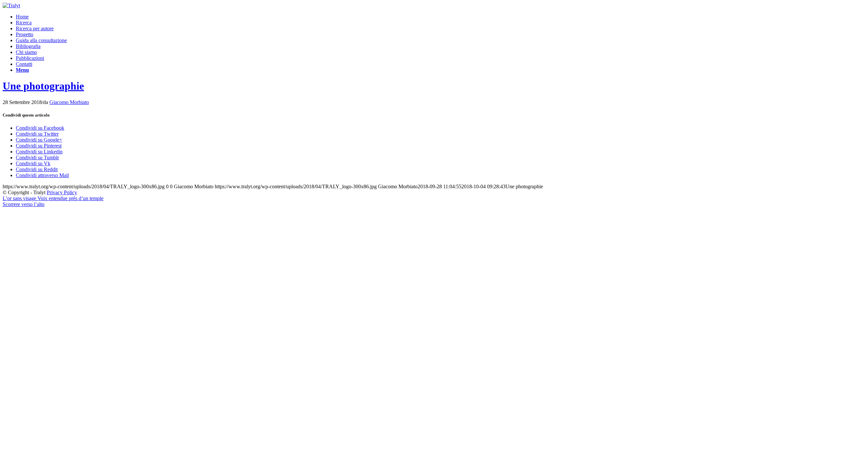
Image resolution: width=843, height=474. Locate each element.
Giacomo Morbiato (69, 102)
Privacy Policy (62, 192)
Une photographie (43, 86)
